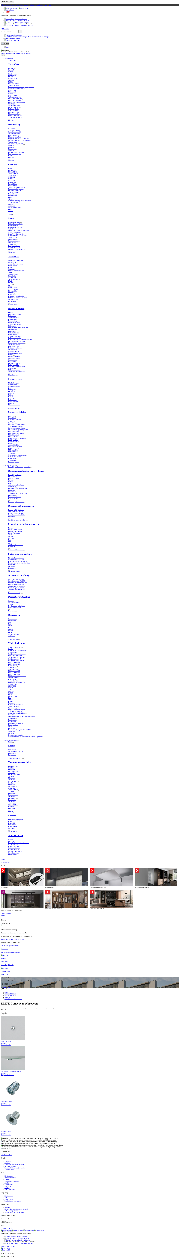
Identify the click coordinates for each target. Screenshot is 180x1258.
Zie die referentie (6, 1045)
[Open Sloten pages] (13, 214)
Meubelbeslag (8, 1176)
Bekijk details (5, 1043)
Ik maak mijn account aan (8, 939)
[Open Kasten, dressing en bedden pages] (25, 343)
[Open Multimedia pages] (15, 368)
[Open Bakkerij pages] (14, 703)
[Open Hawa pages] (12, 528)
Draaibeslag (14, 124)
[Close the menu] (9, 119)
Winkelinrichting (16, 643)
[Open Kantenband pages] (16, 495)
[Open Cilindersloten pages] (17, 239)
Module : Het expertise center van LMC (16, 1209)
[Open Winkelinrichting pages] (19, 639)
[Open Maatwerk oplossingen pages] (18, 740)
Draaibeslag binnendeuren (21, 506)
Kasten (11, 746)
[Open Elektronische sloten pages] (21, 222)
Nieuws (3, 915)
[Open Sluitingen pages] (15, 244)
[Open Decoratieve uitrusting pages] (22, 593)
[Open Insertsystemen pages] (17, 666)
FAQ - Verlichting (9, 1189)
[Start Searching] (20, 31)
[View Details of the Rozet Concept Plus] (13, 1040)
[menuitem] (8, 58)
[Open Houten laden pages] (17, 798)
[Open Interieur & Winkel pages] (16, 465)
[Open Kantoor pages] (14, 355)
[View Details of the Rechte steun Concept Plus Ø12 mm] (13, 1070)
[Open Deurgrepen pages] (16, 611)
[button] (90, 16)
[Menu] (5, 44)
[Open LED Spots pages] (15, 416)
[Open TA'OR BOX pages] (17, 805)
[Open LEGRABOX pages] (17, 766)
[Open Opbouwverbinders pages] (20, 107)
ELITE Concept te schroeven (13, 999)
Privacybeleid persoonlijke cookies (14, 1168)
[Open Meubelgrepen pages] (17, 375)
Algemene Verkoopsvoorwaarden (14, 1164)
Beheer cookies (9, 1169)
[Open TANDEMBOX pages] (19, 790)
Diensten (7, 1207)
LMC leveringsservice (11, 1211)
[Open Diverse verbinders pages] (20, 114)
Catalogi (6, 1188)
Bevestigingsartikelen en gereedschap (26, 471)
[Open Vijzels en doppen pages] (19, 279)
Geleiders (13, 164)
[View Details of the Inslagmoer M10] (13, 1130)
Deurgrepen (14, 615)
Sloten (11, 218)
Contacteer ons (5, 987)
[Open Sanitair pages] (13, 601)
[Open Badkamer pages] (15, 331)
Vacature (7, 1163)
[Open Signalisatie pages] (15, 718)
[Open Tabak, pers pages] (16, 708)
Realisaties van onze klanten (12, 1201)
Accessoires (13, 256)
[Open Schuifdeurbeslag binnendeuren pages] (27, 520)
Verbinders (13, 64)
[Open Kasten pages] (13, 742)
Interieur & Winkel (10, 994)
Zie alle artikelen (6, 913)
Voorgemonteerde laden (19, 762)
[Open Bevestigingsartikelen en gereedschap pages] (31, 467)
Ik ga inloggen (20, 939)
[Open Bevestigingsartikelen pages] (21, 475)
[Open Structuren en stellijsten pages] (22, 647)
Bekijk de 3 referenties (7, 1075)
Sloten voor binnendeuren (20, 554)
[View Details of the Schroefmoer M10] (13, 1100)
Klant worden (8, 1196)
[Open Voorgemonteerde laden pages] (23, 758)
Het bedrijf (7, 1161)
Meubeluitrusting (16, 308)
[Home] (5, 29)
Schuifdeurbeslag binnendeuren (23, 524)
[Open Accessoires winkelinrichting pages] (26, 713)
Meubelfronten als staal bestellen (14, 1212)
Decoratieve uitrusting (19, 597)
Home (6, 992)
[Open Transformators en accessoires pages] (26, 455)
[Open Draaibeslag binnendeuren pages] (24, 502)
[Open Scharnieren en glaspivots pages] (24, 144)
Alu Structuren (15, 835)
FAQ (6, 1197)
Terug (3, 55)
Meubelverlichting (17, 412)
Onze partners (8, 1186)
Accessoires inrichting (18, 575)
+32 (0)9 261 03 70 (6, 1155)
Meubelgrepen (15, 379)
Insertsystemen (8, 997)
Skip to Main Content (7, 1)
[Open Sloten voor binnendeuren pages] (24, 550)
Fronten (12, 815)
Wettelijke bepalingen (10, 1166)
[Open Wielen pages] (13, 284)
